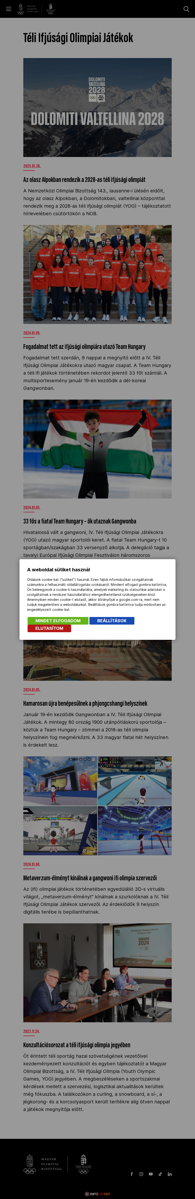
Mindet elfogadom (58, 620)
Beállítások (112, 620)
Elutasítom (49, 628)
